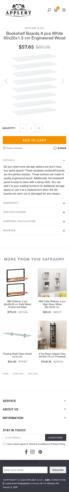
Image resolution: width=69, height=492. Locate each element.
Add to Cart (34, 140)
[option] (34, 84)
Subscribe (58, 470)
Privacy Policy (58, 443)
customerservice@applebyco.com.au (22, 483)
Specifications (14, 212)
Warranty (11, 202)
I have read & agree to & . (36, 443)
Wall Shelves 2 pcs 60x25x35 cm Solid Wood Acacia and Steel (17, 304)
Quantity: (9, 128)
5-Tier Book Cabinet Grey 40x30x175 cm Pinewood (52, 355)
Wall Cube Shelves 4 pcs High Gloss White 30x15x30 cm (52, 304)
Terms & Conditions (39, 443)
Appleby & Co (34, 28)
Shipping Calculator (19, 221)
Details (9, 160)
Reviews (9, 230)
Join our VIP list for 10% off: (20, 462)
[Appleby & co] (19, 10)
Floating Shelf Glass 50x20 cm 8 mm (17, 355)
